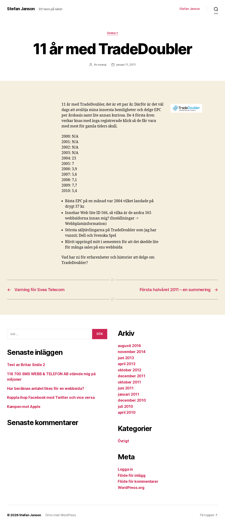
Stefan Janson (21, 9)
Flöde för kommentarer (138, 481)
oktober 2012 (129, 370)
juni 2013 (126, 358)
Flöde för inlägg (132, 475)
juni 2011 (126, 388)
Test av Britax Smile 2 (26, 365)
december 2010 (132, 400)
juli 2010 (125, 406)
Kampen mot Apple (23, 406)
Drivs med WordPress (60, 515)
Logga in (125, 469)
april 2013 (126, 364)
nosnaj (102, 64)
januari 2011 (128, 394)
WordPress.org (131, 487)
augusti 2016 (129, 346)
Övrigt (112, 33)
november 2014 (132, 352)
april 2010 (126, 412)
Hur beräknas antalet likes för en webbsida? (45, 388)
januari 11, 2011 (126, 64)
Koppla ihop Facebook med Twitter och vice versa (51, 397)
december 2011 (131, 376)
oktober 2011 (129, 382)
